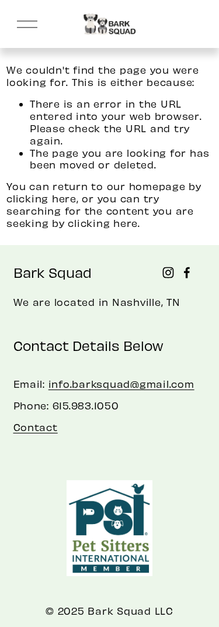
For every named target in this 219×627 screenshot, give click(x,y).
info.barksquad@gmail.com (121, 384)
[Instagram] (168, 272)
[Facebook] (187, 272)
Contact (35, 427)
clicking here (41, 198)
